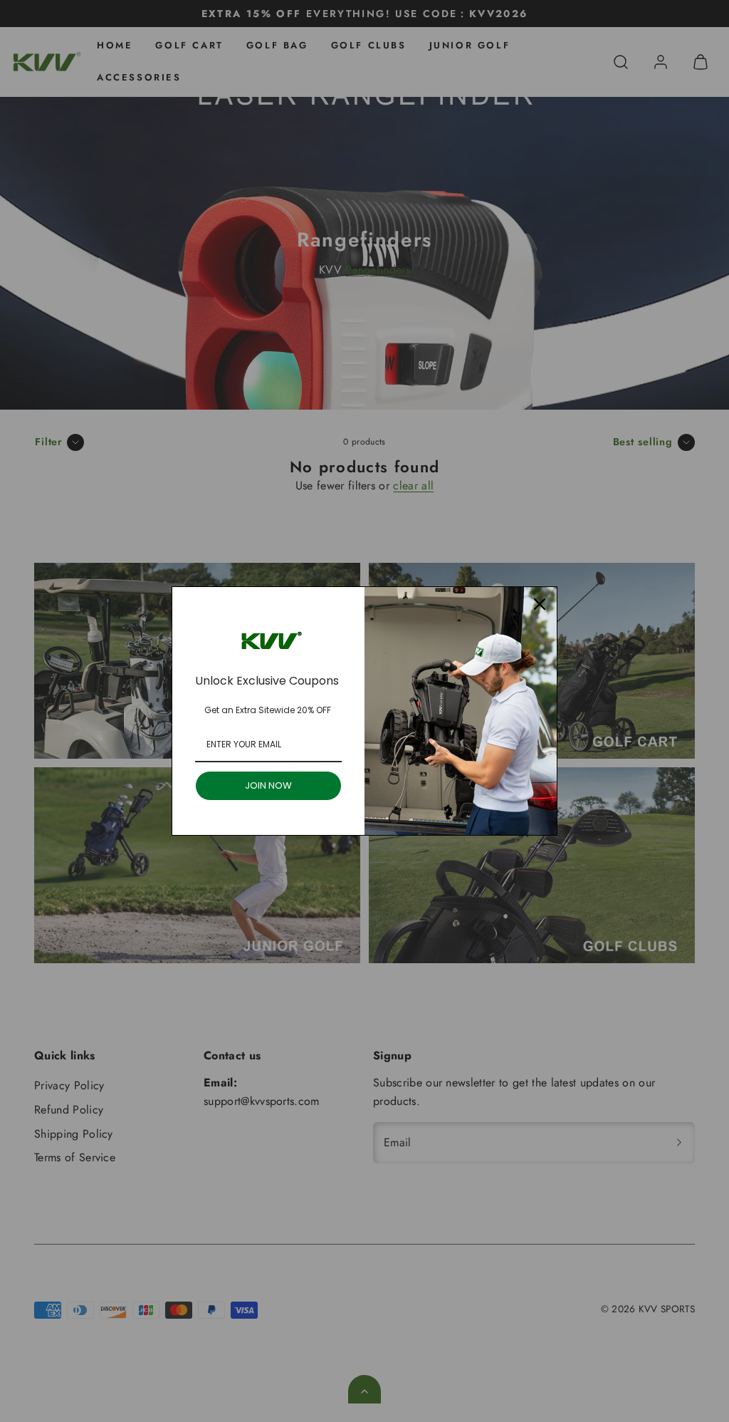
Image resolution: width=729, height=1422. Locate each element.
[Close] (540, 604)
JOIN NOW (268, 785)
